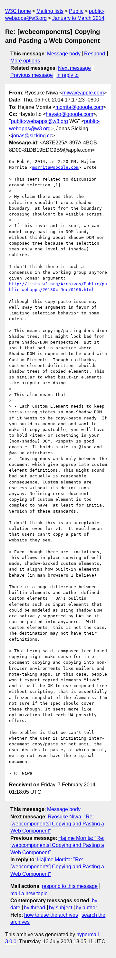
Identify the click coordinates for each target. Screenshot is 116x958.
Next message (74, 68)
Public (76, 11)
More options (25, 60)
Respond (94, 53)
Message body (64, 53)
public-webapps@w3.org (39, 121)
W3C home (18, 11)
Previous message (31, 75)
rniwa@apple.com (83, 92)
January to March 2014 (78, 18)
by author (86, 907)
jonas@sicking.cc (32, 135)
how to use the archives (51, 915)
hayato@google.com (69, 114)
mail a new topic (28, 893)
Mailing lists (49, 11)
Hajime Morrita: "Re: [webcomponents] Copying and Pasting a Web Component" (57, 845)
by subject (60, 907)
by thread (34, 907)
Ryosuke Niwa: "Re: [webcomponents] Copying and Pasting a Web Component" (57, 824)
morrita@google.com (79, 107)
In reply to (67, 75)
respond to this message (70, 886)
